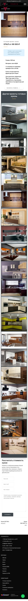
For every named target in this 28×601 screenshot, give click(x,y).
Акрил (3, 564)
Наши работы (5, 583)
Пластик (4, 568)
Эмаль (4, 560)
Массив (4, 557)
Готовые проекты (6, 580)
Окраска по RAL (6, 573)
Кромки (4, 571)
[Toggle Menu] (25, 4)
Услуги (4, 585)
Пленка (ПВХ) (5, 566)
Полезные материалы (7, 587)
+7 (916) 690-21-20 (14, 4)
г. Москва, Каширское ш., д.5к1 (10, 539)
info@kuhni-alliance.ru (7, 543)
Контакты (4, 589)
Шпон (3, 562)
